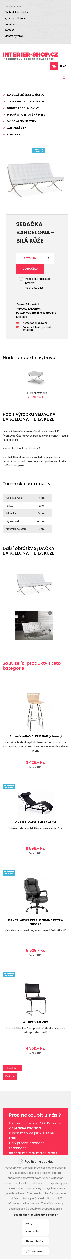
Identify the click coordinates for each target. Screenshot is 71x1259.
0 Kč (63, 66)
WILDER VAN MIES (36, 1022)
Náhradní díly (16, 128)
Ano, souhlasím (32, 1227)
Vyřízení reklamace (16, 18)
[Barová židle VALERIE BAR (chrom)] (35, 712)
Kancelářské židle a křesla (25, 95)
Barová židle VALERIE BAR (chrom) (35, 736)
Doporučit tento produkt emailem (37, 327)
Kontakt (9, 30)
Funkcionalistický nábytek (25, 101)
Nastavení (37, 1251)
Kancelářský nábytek (21, 121)
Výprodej (13, 134)
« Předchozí (12, 1068)
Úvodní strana (13, 6)
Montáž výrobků (14, 36)
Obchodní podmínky (16, 12)
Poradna (10, 24)
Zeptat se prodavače (35, 323)
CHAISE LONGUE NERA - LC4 (35, 822)
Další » (9, 1076)
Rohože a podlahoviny (22, 108)
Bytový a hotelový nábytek (25, 115)
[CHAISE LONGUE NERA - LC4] (35, 804)
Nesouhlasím (34, 1241)
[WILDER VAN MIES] (35, 998)
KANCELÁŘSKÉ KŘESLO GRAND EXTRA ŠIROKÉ (35, 922)
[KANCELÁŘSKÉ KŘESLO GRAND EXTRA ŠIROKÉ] (35, 896)
